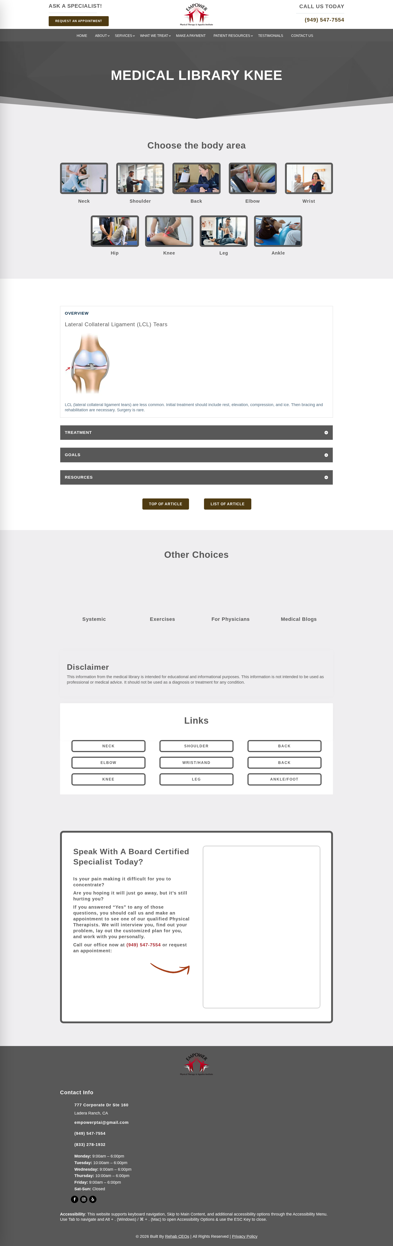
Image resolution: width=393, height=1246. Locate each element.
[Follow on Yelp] (92, 1199)
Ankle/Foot (284, 779)
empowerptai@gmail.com (101, 1122)
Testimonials (270, 36)
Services (123, 36)
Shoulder (196, 746)
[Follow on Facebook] (74, 1199)
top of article (165, 504)
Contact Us (302, 36)
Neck (108, 746)
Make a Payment (191, 36)
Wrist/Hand (196, 763)
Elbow (108, 763)
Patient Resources (232, 36)
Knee (108, 779)
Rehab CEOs (177, 1236)
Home (82, 36)
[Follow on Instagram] (83, 1199)
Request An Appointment (78, 21)
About (101, 36)
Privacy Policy (244, 1236)
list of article (228, 504)
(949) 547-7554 (143, 944)
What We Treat (154, 36)
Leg (196, 779)
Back (284, 746)
